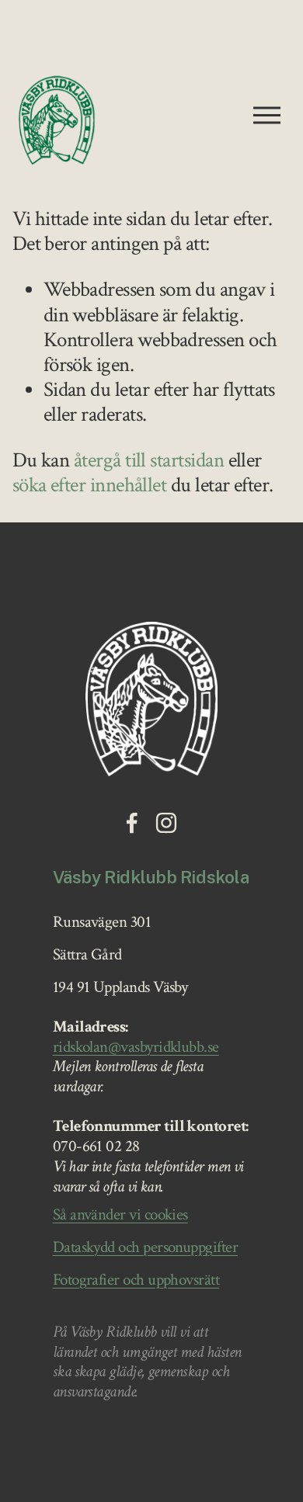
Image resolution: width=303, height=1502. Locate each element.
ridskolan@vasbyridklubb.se (136, 1048)
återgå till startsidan (149, 460)
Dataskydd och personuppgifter (145, 1248)
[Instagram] (166, 823)
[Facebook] (132, 823)
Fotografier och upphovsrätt (136, 1281)
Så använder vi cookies (120, 1215)
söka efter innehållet (89, 485)
